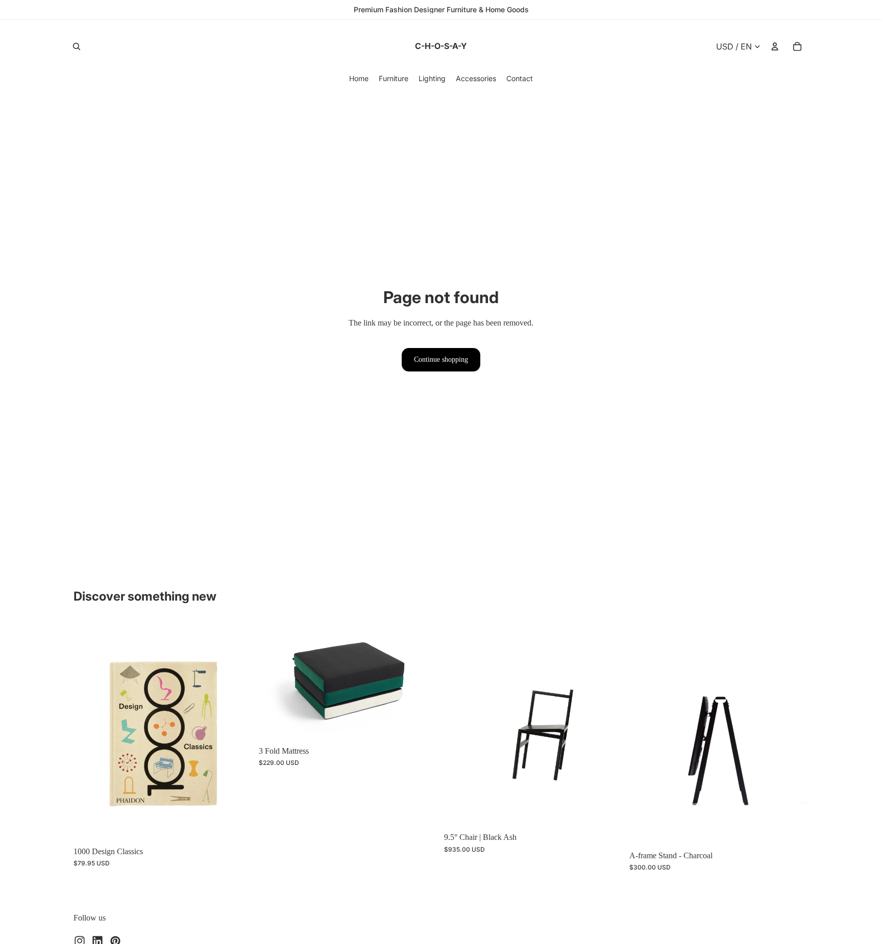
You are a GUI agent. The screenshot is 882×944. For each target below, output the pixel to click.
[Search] (76, 46)
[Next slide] (237, 730)
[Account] (775, 46)
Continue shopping (441, 359)
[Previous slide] (89, 730)
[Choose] (422, 724)
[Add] (237, 825)
